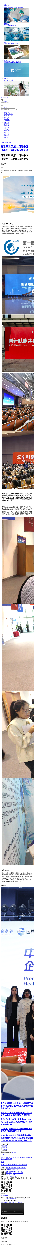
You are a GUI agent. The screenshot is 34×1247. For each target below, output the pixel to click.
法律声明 (14, 1202)
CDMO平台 (12, 25)
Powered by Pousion (23, 1199)
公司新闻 (6, 44)
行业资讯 (17, 44)
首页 (5, 4)
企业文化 (12, 62)
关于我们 (6, 60)
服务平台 (6, 24)
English (5, 101)
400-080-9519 (4, 98)
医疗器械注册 (4, 1195)
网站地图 (3, 1202)
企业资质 (18, 62)
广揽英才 (11, 80)
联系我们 (6, 78)
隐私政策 (8, 1202)
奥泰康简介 (7, 62)
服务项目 (6, 6)
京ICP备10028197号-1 (11, 1199)
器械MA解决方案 (8, 7)
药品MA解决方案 (18, 7)
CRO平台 (6, 25)
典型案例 (11, 44)
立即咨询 (13, 1152)
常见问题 (19, 1202)
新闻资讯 (6, 42)
